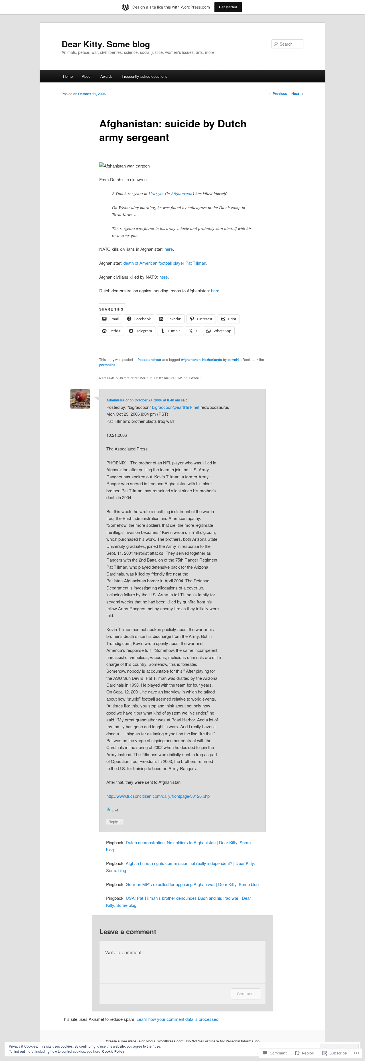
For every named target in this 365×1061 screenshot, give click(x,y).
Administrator (117, 400)
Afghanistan (181, 193)
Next (297, 93)
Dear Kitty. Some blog (106, 44)
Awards (106, 76)
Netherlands (212, 359)
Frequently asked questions (144, 76)
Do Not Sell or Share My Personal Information (222, 1041)
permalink (107, 364)
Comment (246, 993)
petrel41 (234, 359)
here (169, 249)
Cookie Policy (113, 1051)
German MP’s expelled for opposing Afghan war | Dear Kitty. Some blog (192, 884)
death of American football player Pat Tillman (164, 263)
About (87, 76)
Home (68, 76)
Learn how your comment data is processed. (178, 1019)
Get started (228, 7)
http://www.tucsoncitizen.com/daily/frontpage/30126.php (158, 796)
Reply (115, 821)
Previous (277, 93)
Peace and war (149, 359)
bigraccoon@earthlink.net (175, 407)
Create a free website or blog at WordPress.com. (145, 1041)
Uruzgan (156, 193)
